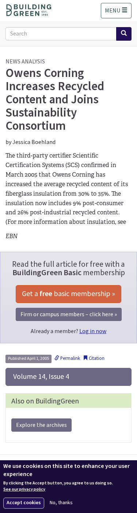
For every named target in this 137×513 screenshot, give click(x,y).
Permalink (69, 358)
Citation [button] (96, 358)
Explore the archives (41, 425)
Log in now (92, 331)
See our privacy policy (24, 489)
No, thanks (61, 502)
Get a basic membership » (68, 294)
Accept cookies (24, 502)
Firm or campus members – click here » (68, 314)
